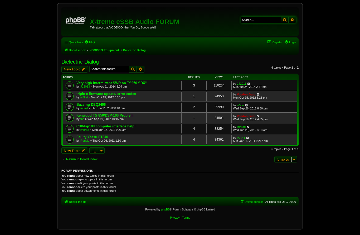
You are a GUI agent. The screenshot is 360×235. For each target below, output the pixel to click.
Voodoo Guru (246, 94)
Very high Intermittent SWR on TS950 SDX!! (111, 83)
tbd (82, 119)
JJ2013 (85, 86)
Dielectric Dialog (80, 62)
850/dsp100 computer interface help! (105, 126)
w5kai (84, 97)
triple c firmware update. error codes (106, 94)
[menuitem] (89, 42)
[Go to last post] (249, 83)
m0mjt (84, 108)
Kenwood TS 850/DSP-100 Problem (105, 115)
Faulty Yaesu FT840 (92, 137)
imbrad (84, 129)
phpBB (165, 209)
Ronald (84, 140)
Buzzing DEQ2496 (91, 105)
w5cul (240, 105)
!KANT (241, 137)
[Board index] (76, 20)
